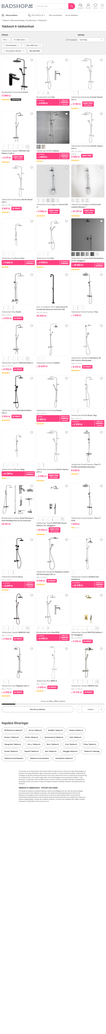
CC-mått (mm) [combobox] (19, 40)
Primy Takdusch (89, 744)
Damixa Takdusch (76, 730)
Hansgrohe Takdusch (12, 744)
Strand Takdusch (11, 751)
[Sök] (71, 6)
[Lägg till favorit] (31, 60)
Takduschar (42, 20)
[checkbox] (11, 45)
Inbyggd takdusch (70, 751)
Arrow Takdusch (35, 730)
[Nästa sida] (101, 709)
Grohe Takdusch (31, 737)
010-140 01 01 (37, 15)
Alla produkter (12, 15)
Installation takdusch (64, 758)
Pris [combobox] (4, 40)
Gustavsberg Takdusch (54, 737)
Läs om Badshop (71, 15)
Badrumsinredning (17, 20)
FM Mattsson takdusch (13, 730)
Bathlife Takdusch (55, 730)
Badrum (6, 20)
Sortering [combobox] (83, 40)
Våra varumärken (55, 15)
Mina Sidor (88, 8)
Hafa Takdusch (75, 737)
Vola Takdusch (50, 751)
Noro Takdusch (53, 744)
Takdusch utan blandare (39, 758)
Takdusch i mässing (91, 751)
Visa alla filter (34, 51)
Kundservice (80, 8)
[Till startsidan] (17, 6)
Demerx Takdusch (11, 737)
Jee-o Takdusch (33, 744)
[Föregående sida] (79, 709)
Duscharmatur (31, 20)
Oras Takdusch (71, 744)
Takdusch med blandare (13, 758)
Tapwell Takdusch (31, 751)
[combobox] (90, 709)
